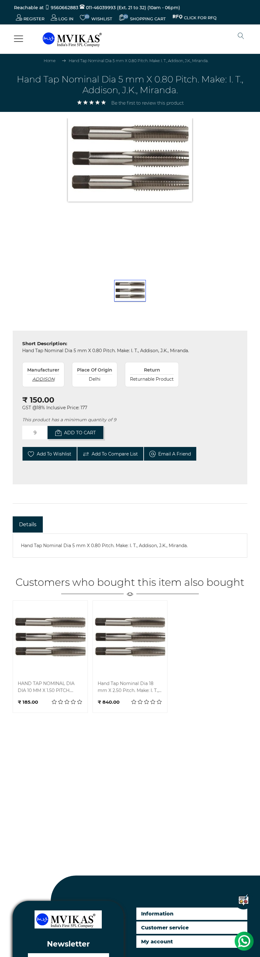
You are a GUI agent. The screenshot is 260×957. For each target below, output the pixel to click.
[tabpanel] (130, 545)
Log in (65, 18)
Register (33, 18)
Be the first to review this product (147, 103)
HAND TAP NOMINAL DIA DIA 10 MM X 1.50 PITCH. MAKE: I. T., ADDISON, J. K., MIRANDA (47, 687)
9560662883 (64, 7)
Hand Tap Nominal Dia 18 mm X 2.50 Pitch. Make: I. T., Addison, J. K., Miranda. (128, 687)
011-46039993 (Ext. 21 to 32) (115, 7)
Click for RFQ (200, 18)
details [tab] (27, 524)
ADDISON (43, 379)
